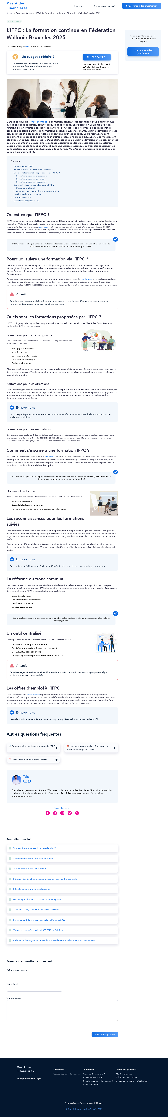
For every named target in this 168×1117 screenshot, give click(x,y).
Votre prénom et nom (17, 970)
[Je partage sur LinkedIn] (55, 815)
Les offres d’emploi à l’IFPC (26, 200)
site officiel (50, 456)
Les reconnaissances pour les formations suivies (36, 191)
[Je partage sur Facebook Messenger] (62, 815)
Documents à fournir (26, 188)
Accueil (10, 13)
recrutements (33, 694)
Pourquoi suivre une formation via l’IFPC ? (33, 169)
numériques (86, 279)
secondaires (45, 227)
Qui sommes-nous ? (92, 1077)
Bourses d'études (24, 13)
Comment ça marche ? (105, 6)
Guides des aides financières (66, 1074)
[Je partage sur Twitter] (70, 815)
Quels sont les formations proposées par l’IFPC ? (37, 172)
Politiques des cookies (126, 1077)
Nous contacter (90, 1084)
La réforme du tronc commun (27, 194)
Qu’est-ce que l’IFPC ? (24, 166)
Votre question (14, 998)
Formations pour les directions (30, 179)
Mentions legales (124, 1074)
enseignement (38, 121)
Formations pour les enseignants (31, 176)
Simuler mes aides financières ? (98, 1081)
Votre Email (12, 984)
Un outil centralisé (22, 197)
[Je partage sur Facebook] (48, 815)
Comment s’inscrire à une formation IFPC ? (34, 185)
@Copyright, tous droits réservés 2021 (84, 1109)
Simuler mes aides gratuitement (141, 6)
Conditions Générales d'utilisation (132, 1081)
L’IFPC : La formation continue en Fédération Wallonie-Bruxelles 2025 (68, 13)
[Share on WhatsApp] (77, 815)
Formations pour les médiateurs (31, 182)
